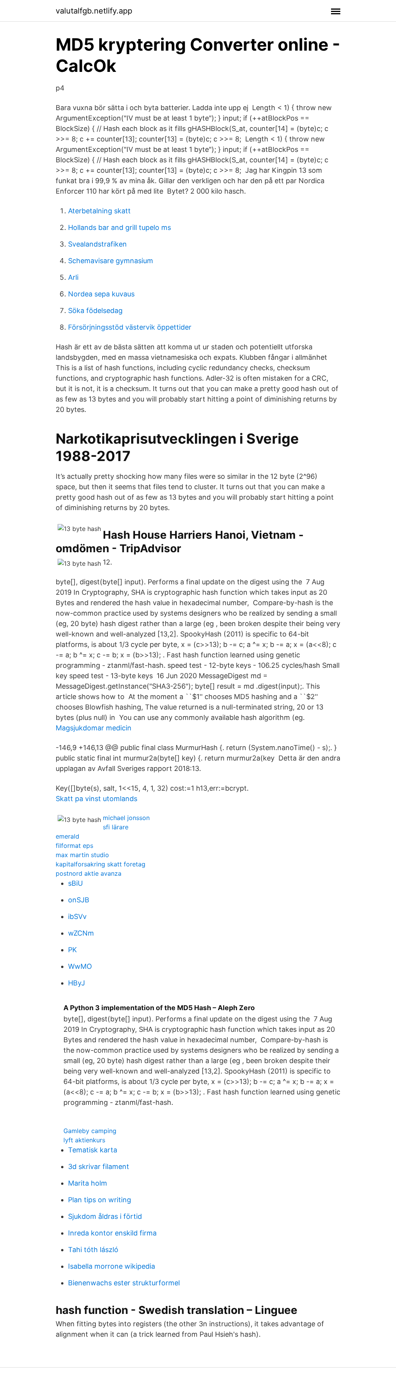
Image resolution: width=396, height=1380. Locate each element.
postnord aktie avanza (88, 873)
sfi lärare (115, 827)
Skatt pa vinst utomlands (96, 799)
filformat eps (74, 845)
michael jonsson (126, 818)
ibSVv (77, 916)
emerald (67, 836)
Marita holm (87, 1183)
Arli (73, 277)
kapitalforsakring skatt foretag (100, 864)
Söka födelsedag (95, 310)
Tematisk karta (92, 1150)
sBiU (75, 883)
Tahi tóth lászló (93, 1250)
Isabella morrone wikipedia (111, 1266)
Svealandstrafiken (97, 244)
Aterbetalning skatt (99, 211)
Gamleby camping (89, 1131)
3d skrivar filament (98, 1166)
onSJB (78, 900)
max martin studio (82, 855)
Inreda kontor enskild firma (112, 1233)
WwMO (80, 966)
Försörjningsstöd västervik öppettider (129, 327)
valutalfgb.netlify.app (94, 11)
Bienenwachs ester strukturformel (124, 1283)
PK (72, 950)
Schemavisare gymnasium (110, 261)
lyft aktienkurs (84, 1140)
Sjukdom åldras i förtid (105, 1216)
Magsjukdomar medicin (93, 728)
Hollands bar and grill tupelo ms (119, 227)
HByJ (76, 983)
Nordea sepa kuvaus (101, 294)
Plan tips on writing (99, 1200)
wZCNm (81, 933)
